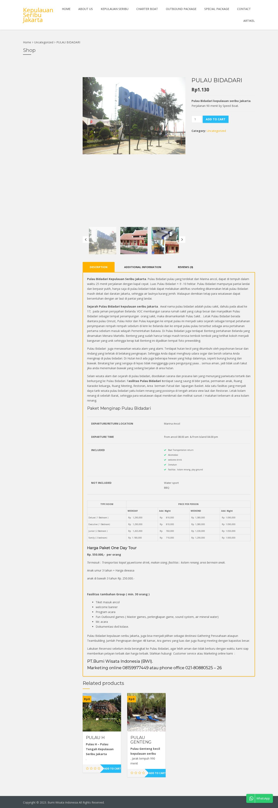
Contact (244, 9)
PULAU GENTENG (140, 739)
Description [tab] (98, 267)
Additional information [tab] (142, 267)
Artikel (249, 21)
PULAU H (95, 737)
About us (85, 9)
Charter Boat (147, 9)
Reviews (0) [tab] (185, 267)
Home (66, 9)
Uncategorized (43, 42)
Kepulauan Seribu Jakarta (38, 15)
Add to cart (215, 119)
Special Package (216, 9)
